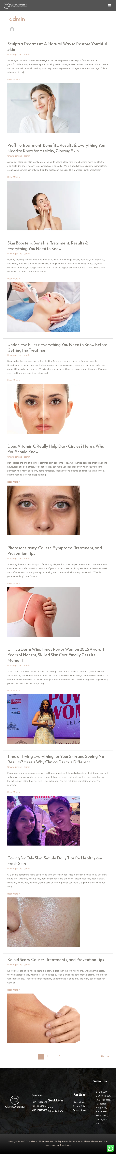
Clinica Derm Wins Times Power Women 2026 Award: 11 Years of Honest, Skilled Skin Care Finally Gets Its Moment (56, 654)
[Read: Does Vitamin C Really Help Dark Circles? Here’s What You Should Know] (43, 510)
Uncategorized (14, 54)
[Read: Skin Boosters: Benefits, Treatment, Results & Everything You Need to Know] (43, 307)
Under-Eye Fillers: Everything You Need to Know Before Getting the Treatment (57, 347)
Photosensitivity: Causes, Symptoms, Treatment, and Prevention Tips (54, 550)
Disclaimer (79, 1102)
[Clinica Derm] (15, 5)
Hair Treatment (39, 1102)
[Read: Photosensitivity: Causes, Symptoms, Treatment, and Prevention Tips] (43, 611)
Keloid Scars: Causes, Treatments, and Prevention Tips (55, 959)
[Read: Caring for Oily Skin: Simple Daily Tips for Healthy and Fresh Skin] (43, 922)
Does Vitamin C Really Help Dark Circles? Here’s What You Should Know (56, 449)
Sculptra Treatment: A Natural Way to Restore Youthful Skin (57, 46)
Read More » (13, 79)
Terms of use (79, 1110)
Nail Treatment (39, 1105)
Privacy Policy (80, 1106)
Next (105, 1056)
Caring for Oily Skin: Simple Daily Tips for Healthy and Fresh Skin (55, 861)
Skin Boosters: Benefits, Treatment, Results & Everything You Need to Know (47, 246)
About (50, 1107)
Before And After (56, 1111)
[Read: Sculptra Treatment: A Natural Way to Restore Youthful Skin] (43, 107)
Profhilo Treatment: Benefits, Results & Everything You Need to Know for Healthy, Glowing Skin (56, 148)
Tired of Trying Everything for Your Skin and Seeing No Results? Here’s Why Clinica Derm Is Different (55, 759)
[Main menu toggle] (109, 5)
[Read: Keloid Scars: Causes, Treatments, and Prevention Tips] (43, 1018)
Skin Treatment (39, 1109)
